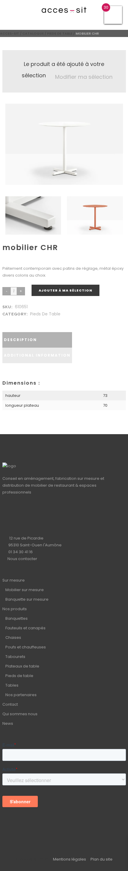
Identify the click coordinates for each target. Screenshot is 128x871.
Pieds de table (59, 33)
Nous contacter (22, 559)
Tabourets (15, 656)
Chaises (13, 637)
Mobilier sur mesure (24, 590)
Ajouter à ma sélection (65, 290)
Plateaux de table (22, 666)
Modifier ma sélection (84, 77)
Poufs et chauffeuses (25, 647)
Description (20, 339)
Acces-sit (9, 33)
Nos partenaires (21, 695)
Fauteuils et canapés (25, 628)
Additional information (37, 355)
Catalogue (33, 33)
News (7, 723)
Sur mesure (13, 580)
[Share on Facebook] (6, 321)
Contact (10, 704)
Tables (11, 685)
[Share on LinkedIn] (12, 321)
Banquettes (16, 618)
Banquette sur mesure (27, 599)
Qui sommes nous (20, 714)
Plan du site (101, 859)
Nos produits (14, 609)
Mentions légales (69, 859)
